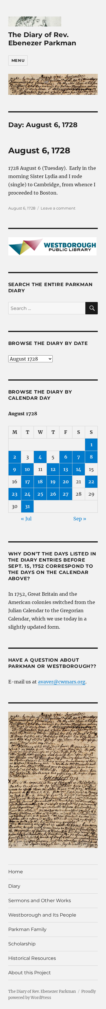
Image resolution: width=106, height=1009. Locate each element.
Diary (14, 886)
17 (27, 481)
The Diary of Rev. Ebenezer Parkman (42, 39)
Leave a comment (58, 208)
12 (53, 469)
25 (40, 494)
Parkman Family (27, 929)
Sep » (79, 519)
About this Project (29, 972)
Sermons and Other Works (39, 900)
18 (40, 481)
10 (27, 469)
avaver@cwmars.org (61, 682)
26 (53, 494)
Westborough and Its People (42, 915)
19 (53, 481)
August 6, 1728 (39, 150)
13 (65, 469)
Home (15, 871)
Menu (17, 60)
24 (27, 494)
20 (66, 481)
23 (14, 494)
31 (27, 506)
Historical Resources (32, 958)
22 (91, 481)
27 (66, 494)
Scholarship (22, 944)
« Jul (26, 519)
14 (78, 469)
